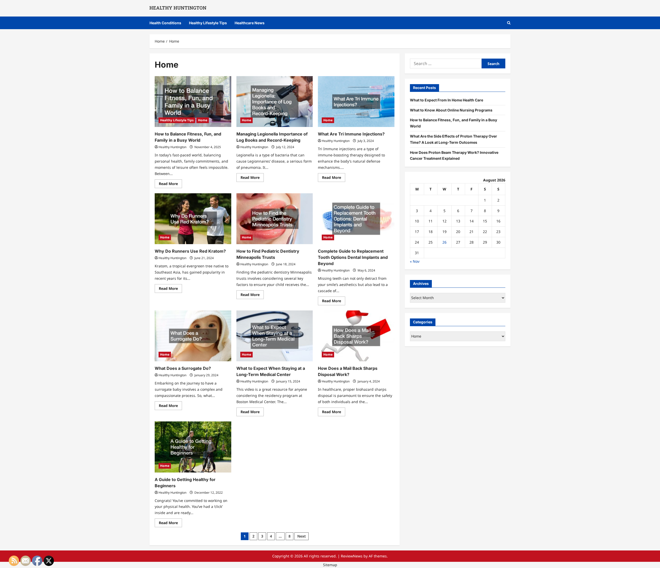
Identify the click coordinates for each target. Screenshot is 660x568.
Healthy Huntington (172, 147)
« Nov (414, 261)
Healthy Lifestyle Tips (208, 23)
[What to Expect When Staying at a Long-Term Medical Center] (274, 336)
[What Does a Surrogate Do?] (193, 336)
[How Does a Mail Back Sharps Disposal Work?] (356, 336)
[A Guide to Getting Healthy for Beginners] (193, 447)
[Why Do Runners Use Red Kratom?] (193, 218)
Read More (170, 184)
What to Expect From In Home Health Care (446, 100)
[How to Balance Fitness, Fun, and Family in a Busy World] (193, 101)
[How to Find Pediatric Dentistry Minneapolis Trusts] (274, 218)
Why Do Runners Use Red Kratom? (190, 251)
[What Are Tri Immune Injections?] (356, 101)
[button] (508, 23)
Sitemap (330, 564)
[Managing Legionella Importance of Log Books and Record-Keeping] (274, 101)
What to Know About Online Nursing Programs (451, 110)
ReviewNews (351, 556)
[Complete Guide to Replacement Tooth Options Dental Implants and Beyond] (356, 218)
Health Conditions (165, 23)
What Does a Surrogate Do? (183, 368)
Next (301, 536)
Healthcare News (250, 23)
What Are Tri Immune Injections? (351, 134)
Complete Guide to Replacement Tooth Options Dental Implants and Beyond (353, 257)
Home (202, 120)
